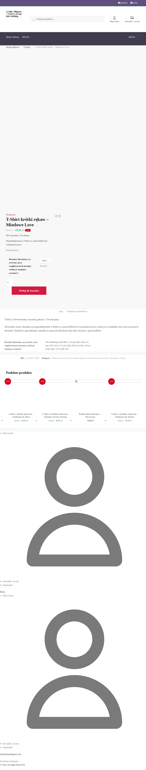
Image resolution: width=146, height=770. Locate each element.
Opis (61, 311)
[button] (73, 592)
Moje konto (114, 21)
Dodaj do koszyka (29, 290)
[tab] (61, 311)
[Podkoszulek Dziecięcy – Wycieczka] (90, 395)
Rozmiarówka (12, 250)
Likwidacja (113, 358)
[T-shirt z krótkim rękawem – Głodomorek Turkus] (125, 395)
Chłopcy (55, 358)
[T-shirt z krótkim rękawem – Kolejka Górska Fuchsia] (55, 395)
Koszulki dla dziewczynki (97, 358)
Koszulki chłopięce (78, 358)
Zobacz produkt (21, 425)
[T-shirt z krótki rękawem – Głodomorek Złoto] (21, 395)
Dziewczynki (64, 358)
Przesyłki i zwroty (132, 21)
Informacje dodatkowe (77, 311)
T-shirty (26, 47)
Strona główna (12, 47)
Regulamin (8, 585)
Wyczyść (43, 266)
